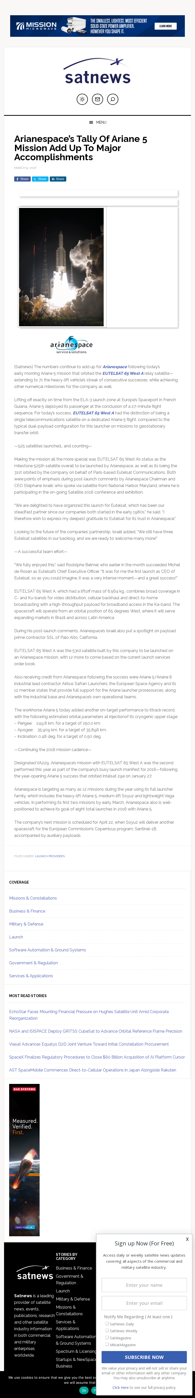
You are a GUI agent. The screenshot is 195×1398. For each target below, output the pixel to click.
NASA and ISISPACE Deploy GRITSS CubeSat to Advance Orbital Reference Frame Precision (95, 1031)
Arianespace (115, 366)
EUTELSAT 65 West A (122, 373)
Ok (84, 1390)
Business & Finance (27, 911)
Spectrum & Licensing (76, 1351)
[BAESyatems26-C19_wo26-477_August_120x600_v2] (24, 1234)
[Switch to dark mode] (82, 99)
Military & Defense (26, 924)
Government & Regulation (33, 963)
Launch (16, 937)
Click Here (120, 1387)
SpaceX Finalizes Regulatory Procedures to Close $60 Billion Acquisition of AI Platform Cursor (97, 1057)
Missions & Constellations (33, 898)
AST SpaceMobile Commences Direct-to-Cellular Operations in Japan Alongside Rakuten (92, 1070)
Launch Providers (50, 856)
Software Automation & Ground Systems (47, 950)
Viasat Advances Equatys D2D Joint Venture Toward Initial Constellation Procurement (89, 1044)
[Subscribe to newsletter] (97, 99)
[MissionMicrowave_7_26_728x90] (97, 34)
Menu (101, 122)
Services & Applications (31, 975)
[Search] (112, 99)
